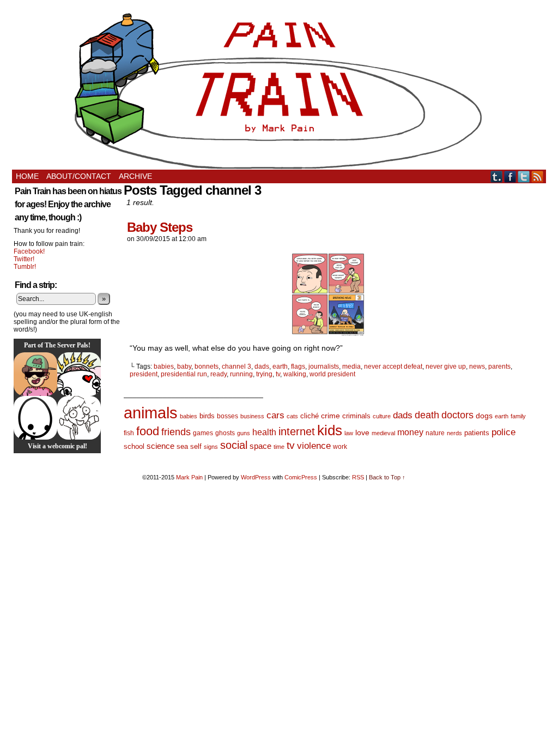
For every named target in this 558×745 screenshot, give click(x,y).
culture (382, 416)
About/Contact (78, 176)
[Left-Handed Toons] (79, 418)
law (348, 433)
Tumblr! (25, 267)
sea (182, 446)
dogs (484, 415)
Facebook (510, 176)
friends (176, 431)
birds (207, 416)
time (279, 446)
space (260, 445)
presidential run (184, 374)
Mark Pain (189, 477)
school (134, 446)
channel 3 (236, 366)
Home (27, 176)
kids (329, 430)
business (252, 416)
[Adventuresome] (35, 374)
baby (184, 366)
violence (314, 446)
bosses (227, 416)
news (477, 366)
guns (243, 433)
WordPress (256, 477)
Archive (135, 176)
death (427, 414)
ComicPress (300, 477)
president (143, 374)
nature (435, 433)
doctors (457, 414)
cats (292, 416)
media (351, 366)
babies (164, 366)
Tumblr (497, 176)
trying (264, 374)
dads (261, 366)
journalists (323, 366)
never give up (446, 366)
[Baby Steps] (328, 332)
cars (275, 415)
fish (129, 433)
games (203, 433)
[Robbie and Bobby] (79, 374)
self (196, 446)
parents (499, 366)
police (503, 432)
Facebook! (29, 251)
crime (330, 415)
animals (151, 413)
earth (280, 366)
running (241, 374)
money (410, 432)
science (160, 446)
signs (211, 446)
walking (294, 374)
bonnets (207, 366)
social (233, 445)
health (264, 432)
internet (296, 431)
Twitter (524, 176)
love (362, 432)
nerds (454, 433)
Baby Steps (159, 227)
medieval (383, 433)
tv (278, 374)
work (340, 446)
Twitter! (24, 259)
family (518, 416)
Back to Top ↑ (387, 477)
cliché (309, 416)
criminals (356, 416)
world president (332, 374)
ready (218, 374)
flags (298, 366)
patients (476, 433)
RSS (537, 176)
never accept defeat (393, 366)
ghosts (225, 433)
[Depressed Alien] (35, 418)
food (147, 431)
